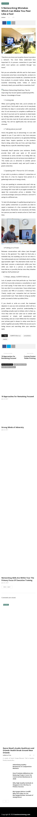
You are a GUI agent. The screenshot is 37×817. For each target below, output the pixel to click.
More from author (20, 364)
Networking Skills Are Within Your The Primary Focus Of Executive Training (17, 579)
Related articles (7, 364)
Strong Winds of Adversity (12, 427)
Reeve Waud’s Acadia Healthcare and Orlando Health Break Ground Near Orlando (18, 750)
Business (6, 604)
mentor (5, 339)
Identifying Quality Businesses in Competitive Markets (22, 766)
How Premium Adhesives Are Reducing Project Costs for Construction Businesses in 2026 (23, 776)
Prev (4, 587)
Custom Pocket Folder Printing (30, 357)
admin (3, 17)
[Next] (7, 801)
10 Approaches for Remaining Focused (8, 357)
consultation (27, 335)
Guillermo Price (7, 755)
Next (9, 587)
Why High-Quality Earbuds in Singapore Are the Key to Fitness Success (23, 785)
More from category (8, 367)
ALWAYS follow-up (15, 335)
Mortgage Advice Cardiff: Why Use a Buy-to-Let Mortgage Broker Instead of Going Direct (23, 794)
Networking (5, 3)
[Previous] (4, 801)
